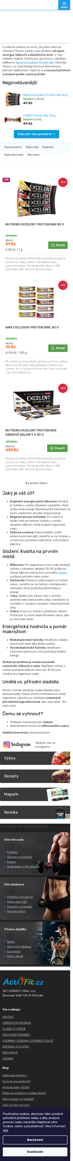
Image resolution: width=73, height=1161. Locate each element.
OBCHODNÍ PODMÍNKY (16, 1035)
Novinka (11, 812)
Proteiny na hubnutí (20, 897)
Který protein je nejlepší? (18, 1099)
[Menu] (64, 5)
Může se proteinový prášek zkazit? (24, 1093)
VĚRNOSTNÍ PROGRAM (16, 1023)
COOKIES (7, 1058)
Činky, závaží (15, 956)
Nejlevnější (32, 147)
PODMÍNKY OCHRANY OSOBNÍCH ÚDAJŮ (27, 1041)
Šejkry (11, 941)
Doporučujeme (13, 147)
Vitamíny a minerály (19, 857)
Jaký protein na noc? (15, 1105)
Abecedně (33, 154)
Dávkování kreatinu (14, 1075)
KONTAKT (8, 1017)
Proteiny (12, 852)
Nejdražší (47, 147)
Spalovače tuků (17, 901)
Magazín (11, 794)
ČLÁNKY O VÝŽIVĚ (13, 1029)
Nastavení (35, 1140)
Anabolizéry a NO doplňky (23, 866)
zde (5, 1130)
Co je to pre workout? (16, 1081)
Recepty (11, 776)
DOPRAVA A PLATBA (15, 1046)
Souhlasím (35, 1152)
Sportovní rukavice (19, 946)
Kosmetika (13, 951)
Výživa (9, 758)
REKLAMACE (10, 1052)
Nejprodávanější (13, 154)
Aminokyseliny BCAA (15, 1087)
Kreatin (11, 862)
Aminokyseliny (16, 911)
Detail (60, 245)
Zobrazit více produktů (35, 134)
